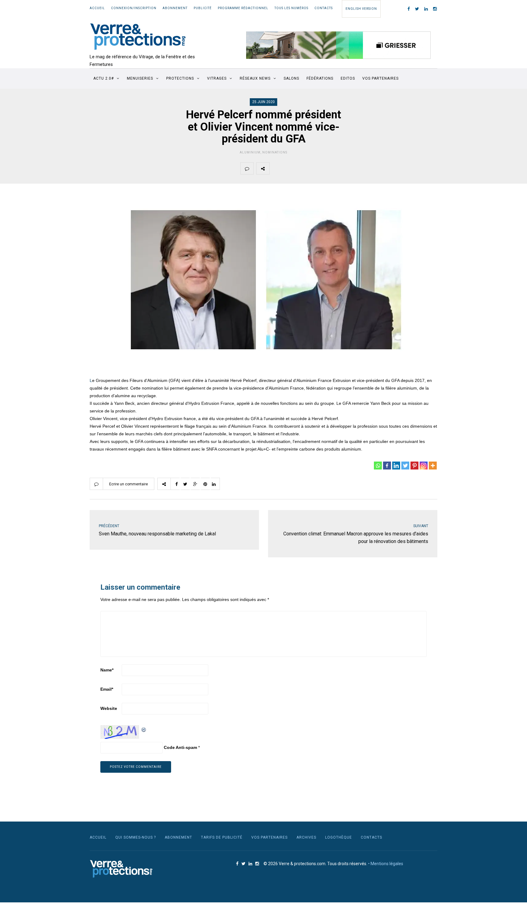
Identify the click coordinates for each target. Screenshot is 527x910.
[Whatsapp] (378, 465)
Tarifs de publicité (221, 837)
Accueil (97, 8)
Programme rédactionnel (243, 8)
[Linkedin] (396, 465)
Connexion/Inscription (133, 8)
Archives (306, 837)
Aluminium (250, 152)
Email (106, 689)
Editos (348, 78)
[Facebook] (387, 465)
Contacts (323, 8)
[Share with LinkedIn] (333, 168)
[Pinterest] (414, 465)
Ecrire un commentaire (128, 484)
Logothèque (338, 837)
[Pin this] (319, 168)
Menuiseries (140, 78)
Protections (180, 78)
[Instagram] (424, 465)
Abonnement (175, 8)
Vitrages (217, 78)
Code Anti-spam (180, 747)
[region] (338, 45)
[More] (433, 465)
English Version (361, 8)
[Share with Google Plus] (304, 168)
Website (108, 708)
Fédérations (320, 78)
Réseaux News (255, 78)
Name (106, 669)
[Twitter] (405, 465)
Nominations (274, 152)
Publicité (203, 8)
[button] (338, 45)
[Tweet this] (290, 168)
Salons (291, 78)
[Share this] (276, 168)
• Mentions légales (385, 863)
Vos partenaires (380, 78)
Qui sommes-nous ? (135, 837)
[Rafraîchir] (144, 728)
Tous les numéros (291, 8)
